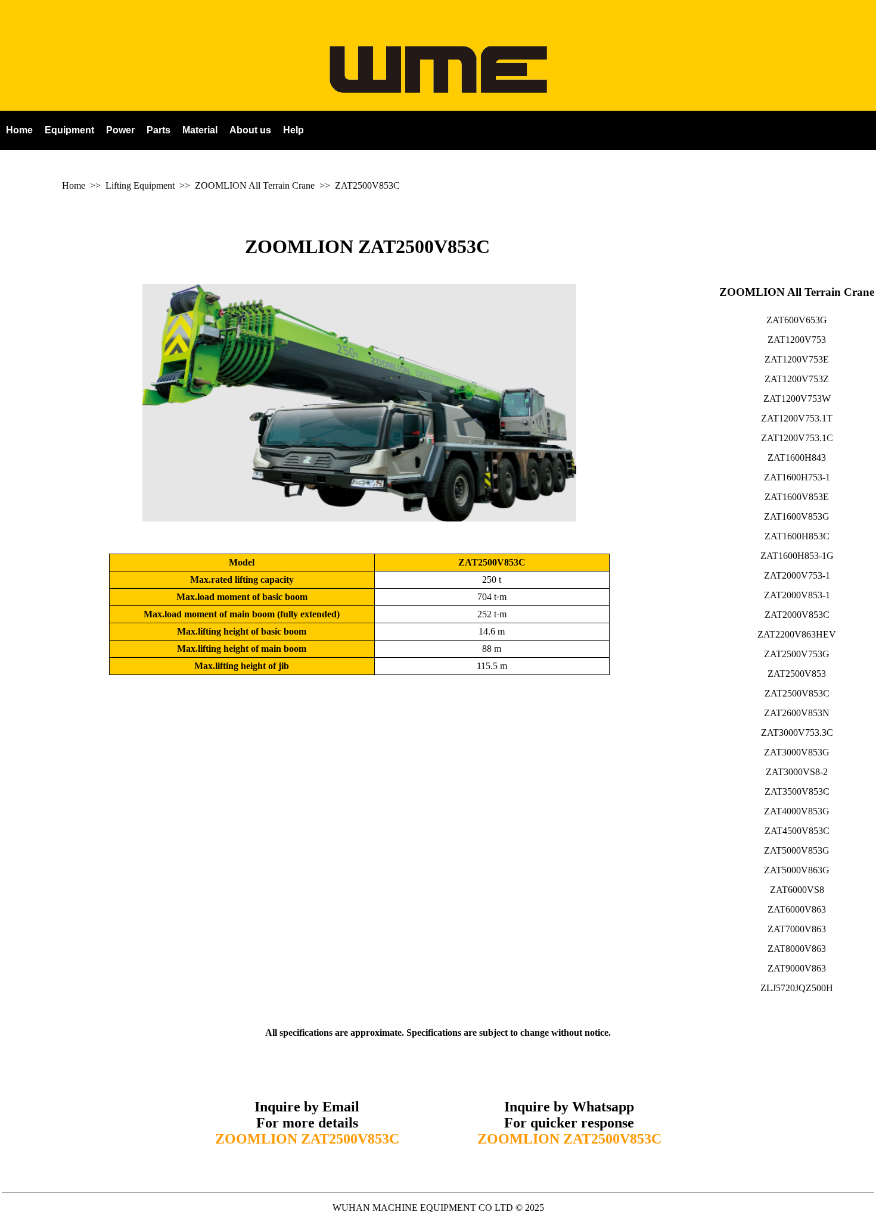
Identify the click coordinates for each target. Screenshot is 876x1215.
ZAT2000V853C (797, 615)
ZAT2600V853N (797, 713)
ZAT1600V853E (797, 497)
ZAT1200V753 (797, 340)
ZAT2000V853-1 (797, 595)
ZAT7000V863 (797, 929)
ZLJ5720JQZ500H (796, 988)
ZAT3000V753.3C (797, 732)
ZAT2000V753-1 (797, 575)
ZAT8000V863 (797, 949)
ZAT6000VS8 (797, 890)
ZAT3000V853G (797, 752)
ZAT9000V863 (797, 968)
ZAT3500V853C (797, 791)
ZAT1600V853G (797, 516)
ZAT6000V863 (797, 909)
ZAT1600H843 (797, 457)
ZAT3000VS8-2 (797, 772)
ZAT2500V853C (367, 185)
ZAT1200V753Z (797, 379)
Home (73, 185)
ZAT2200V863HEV (796, 634)
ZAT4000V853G (797, 811)
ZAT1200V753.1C (797, 438)
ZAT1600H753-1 (797, 477)
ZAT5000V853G (797, 850)
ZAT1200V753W (797, 398)
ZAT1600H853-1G (797, 556)
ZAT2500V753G (797, 654)
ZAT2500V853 (797, 674)
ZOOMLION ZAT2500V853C (367, 246)
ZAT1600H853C (797, 536)
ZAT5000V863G (797, 870)
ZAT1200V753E (797, 359)
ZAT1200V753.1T (796, 418)
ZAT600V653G (796, 320)
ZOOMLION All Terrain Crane (255, 185)
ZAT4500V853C (797, 831)
